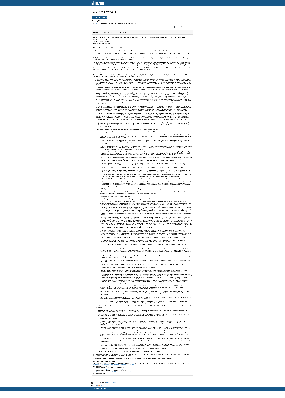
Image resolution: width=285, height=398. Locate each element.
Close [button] (95, 17)
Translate (102, 385)
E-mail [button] (103, 17)
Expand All (177, 26)
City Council (98, 23)
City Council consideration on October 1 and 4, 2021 (110, 32)
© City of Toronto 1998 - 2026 (98, 388)
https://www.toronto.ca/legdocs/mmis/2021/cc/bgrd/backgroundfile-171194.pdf (113, 369)
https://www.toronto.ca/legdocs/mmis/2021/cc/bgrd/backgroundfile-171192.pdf (113, 364)
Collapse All (187, 26)
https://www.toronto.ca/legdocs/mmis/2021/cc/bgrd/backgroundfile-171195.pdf (113, 371)
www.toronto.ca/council (112, 382)
